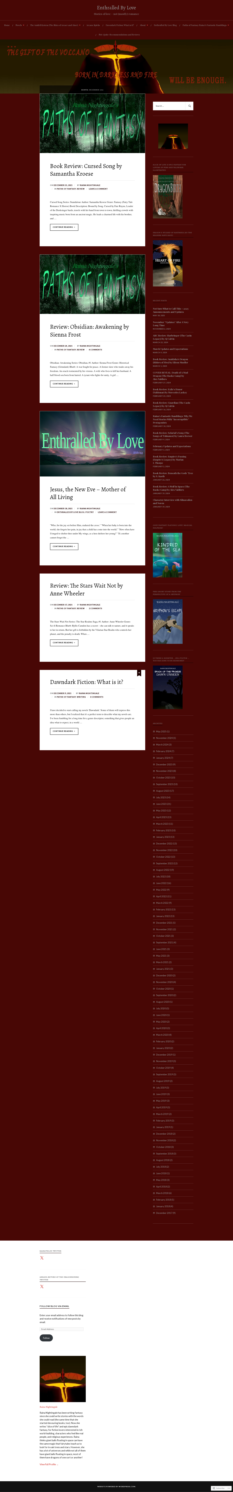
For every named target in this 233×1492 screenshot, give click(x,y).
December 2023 (164, 764)
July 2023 (161, 797)
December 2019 (164, 1054)
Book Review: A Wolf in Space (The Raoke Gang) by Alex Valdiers (171, 488)
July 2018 (161, 1166)
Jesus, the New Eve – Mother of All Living (88, 493)
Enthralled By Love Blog (165, 25)
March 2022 (162, 902)
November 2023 (164, 771)
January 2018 (163, 1206)
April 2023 (161, 817)
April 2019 (161, 1107)
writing (81, 697)
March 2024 (162, 744)
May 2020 (161, 1021)
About (143, 25)
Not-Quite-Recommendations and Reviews (119, 34)
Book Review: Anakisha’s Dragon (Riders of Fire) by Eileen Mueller (170, 361)
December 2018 (164, 1133)
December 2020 (164, 975)
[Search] (189, 106)
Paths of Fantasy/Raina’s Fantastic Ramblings (205, 25)
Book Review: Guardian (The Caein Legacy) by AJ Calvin (171, 404)
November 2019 (164, 1061)
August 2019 (162, 1081)
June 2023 (161, 804)
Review (81, 189)
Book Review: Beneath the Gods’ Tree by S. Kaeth (173, 475)
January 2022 (163, 916)
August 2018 (162, 1160)
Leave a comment (98, 189)
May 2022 (161, 889)
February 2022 (163, 909)
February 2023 (163, 830)
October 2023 (163, 777)
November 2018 (164, 1140)
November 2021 (164, 929)
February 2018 (163, 1199)
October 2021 (163, 935)
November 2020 (164, 982)
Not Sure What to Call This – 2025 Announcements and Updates (170, 310)
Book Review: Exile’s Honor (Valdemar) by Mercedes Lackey (170, 391)
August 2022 (162, 869)
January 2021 (163, 968)
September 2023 (164, 784)
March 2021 (162, 962)
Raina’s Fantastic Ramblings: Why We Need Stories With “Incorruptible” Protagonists (172, 419)
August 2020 (162, 1001)
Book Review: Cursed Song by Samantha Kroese (86, 170)
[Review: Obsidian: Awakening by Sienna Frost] (92, 313)
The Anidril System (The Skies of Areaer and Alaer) (54, 25)
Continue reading (61, 228)
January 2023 (163, 836)
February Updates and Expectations (172, 446)
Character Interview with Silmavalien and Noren (172, 501)
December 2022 (164, 843)
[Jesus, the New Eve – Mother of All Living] (92, 475)
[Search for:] (173, 106)
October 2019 (163, 1067)
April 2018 (161, 1186)
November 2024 (164, 738)
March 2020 (162, 1034)
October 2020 (163, 988)
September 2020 (164, 995)
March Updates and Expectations (170, 348)
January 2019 (163, 1127)
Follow (46, 1338)
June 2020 (161, 1015)
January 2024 (163, 757)
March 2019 (162, 1114)
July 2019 (161, 1087)
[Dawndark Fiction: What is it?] (139, 672)
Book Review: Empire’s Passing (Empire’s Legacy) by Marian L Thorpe (169, 459)
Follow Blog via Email (54, 1306)
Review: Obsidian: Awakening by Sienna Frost (89, 330)
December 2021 (164, 922)
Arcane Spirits (93, 25)
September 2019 (164, 1074)
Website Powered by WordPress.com (116, 1487)
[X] (42, 1258)
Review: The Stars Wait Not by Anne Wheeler (86, 589)
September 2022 (164, 863)
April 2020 (161, 1028)
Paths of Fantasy (66, 189)
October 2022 (163, 856)
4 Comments (95, 350)
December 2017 (164, 1213)
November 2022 (164, 850)
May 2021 (161, 955)
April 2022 (161, 896)
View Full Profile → (49, 1464)
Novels (19, 25)
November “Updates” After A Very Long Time (171, 324)
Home (7, 25)
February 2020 (163, 1041)
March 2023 (162, 823)
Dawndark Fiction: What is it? (120, 25)
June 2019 (161, 1094)
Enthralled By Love (116, 7)
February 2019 (163, 1120)
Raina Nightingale (90, 185)
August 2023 (162, 790)
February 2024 (163, 751)
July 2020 (161, 1008)
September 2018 (164, 1153)
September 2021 (164, 942)
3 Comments (96, 697)
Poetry (89, 512)
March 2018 (162, 1193)
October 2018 (163, 1147)
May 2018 (161, 1180)
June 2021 (161, 949)
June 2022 (161, 883)
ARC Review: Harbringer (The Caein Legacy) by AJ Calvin (172, 337)
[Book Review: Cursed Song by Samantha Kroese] (92, 152)
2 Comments (95, 608)
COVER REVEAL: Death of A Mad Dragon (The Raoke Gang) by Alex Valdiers (170, 376)
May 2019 (161, 1100)
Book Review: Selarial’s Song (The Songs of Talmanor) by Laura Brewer (172, 434)
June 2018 (161, 1173)
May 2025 (161, 731)
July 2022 (161, 876)
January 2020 (163, 1048)
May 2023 (161, 810)
